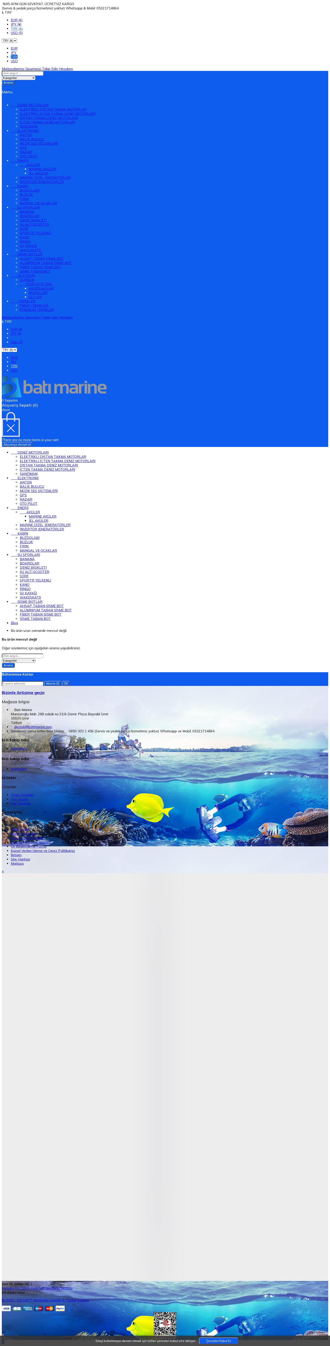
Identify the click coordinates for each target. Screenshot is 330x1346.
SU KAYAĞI (28, 246)
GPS (23, 148)
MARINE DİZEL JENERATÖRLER (45, 177)
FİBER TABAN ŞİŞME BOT (41, 267)
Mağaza (17, 863)
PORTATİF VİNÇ (36, 284)
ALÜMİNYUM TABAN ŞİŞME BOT (46, 263)
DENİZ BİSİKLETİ (33, 220)
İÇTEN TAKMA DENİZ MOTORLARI (47, 122)
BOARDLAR (29, 216)
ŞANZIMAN (28, 126)
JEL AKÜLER (38, 173)
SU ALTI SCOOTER (34, 224)
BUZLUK (26, 195)
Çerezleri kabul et (218, 1341)
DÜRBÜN (27, 280)
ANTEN (26, 135)
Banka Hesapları (24, 834)
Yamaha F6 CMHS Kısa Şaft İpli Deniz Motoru (37, 1288)
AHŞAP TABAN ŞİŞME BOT (42, 258)
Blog (14, 623)
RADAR (26, 152)
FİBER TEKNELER (34, 305)
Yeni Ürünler (20, 799)
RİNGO (25, 241)
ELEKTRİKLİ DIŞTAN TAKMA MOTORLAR (53, 109)
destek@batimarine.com (33, 727)
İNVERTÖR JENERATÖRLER (42, 182)
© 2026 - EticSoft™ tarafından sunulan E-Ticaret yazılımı (45, 1300)
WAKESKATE (30, 250)
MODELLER (38, 293)
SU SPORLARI (25, 207)
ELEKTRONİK (25, 131)
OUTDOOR (23, 276)
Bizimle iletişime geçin (23, 692)
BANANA (27, 212)
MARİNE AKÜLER (42, 169)
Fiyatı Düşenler (22, 795)
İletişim (16, 855)
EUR (14, 48)
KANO (24, 237)
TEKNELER (23, 301)
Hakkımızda (20, 829)
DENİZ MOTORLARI (30, 105)
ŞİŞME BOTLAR (26, 254)
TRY (14, 57)
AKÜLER (30, 165)
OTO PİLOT (28, 156)
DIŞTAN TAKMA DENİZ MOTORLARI (49, 118)
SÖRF (24, 229)
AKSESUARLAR (41, 288)
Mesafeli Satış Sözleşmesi (31, 842)
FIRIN (24, 199)
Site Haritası (20, 859)
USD (14, 61)
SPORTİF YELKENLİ (35, 233)
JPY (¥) (16, 24)
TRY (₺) (17, 28)
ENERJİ (20, 160)
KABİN (19, 186)
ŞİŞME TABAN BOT (35, 271)
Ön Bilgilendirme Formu (28, 846)
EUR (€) (17, 20)
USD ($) (17, 33)
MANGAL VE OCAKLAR (38, 203)
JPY (13, 52)
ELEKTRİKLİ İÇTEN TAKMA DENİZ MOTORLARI (57, 114)
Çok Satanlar (20, 803)
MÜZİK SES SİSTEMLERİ (39, 143)
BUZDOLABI (30, 190)
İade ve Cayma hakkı (27, 838)
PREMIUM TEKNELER (37, 310)
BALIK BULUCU (32, 139)
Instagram (19, 748)
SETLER (35, 297)
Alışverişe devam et (17, 444)
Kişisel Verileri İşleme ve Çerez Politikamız (43, 851)
